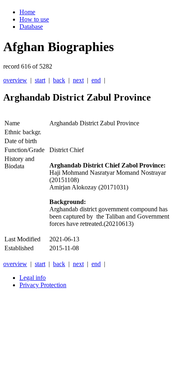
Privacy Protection (42, 284)
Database (31, 26)
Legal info (32, 277)
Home (27, 12)
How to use (34, 19)
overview (15, 80)
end (96, 80)
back (59, 80)
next (78, 80)
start (40, 80)
